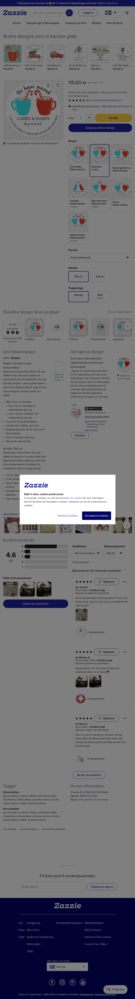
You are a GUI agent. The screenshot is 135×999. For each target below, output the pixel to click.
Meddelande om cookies (69, 498)
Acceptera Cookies (96, 515)
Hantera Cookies (67, 515)
